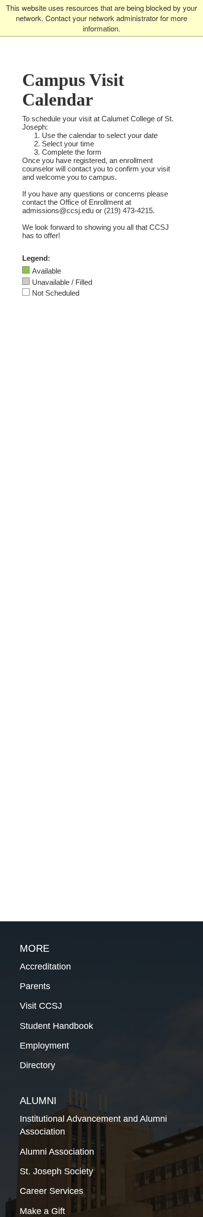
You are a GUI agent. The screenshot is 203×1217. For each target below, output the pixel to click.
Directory (37, 1065)
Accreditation (45, 966)
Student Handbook (56, 1026)
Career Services (51, 1191)
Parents (35, 986)
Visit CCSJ (41, 1006)
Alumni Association (57, 1152)
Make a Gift (42, 1211)
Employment (44, 1046)
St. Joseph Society (56, 1171)
